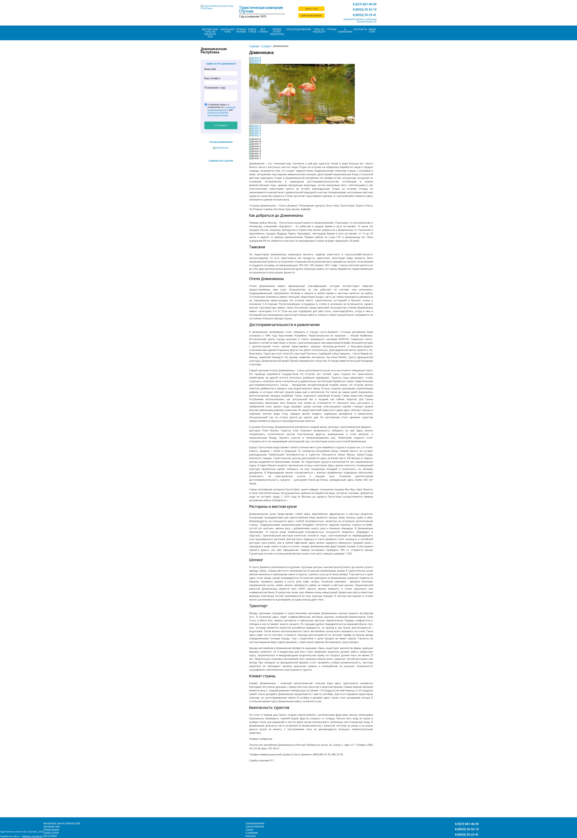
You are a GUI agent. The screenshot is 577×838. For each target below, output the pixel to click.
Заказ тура (372, 30)
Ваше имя (210, 69)
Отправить (220, 125)
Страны (331, 29)
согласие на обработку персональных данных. (218, 113)
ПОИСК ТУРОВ (252, 30)
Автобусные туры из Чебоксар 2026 (210, 33)
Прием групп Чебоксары (277, 32)
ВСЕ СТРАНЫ (263, 30)
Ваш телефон (212, 78)
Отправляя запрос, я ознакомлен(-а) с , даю (221, 109)
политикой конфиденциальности (221, 108)
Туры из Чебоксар (319, 30)
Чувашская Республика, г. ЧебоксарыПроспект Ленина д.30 (359, 20)
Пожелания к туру (214, 87)
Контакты (360, 29)
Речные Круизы (241, 30)
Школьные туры (227, 30)
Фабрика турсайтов (32, 836)
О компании (345, 30)
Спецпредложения (298, 29)
